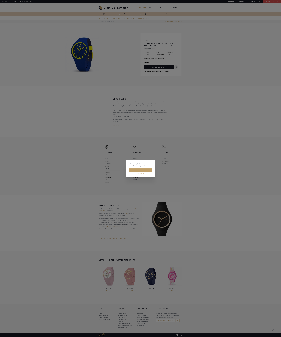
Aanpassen (140, 173)
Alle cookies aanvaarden (140, 170)
